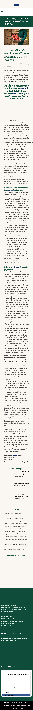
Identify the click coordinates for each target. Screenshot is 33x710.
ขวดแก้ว (19, 531)
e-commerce (7, 516)
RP (5, 66)
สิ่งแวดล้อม (15, 544)
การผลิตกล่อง (7, 531)
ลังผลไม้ (24, 240)
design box (18, 513)
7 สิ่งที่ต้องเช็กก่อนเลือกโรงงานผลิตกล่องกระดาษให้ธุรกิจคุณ (21, 495)
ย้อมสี (26, 539)
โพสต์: (9, 695)
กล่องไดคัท (22, 526)
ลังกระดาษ (19, 542)
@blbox (10, 460)
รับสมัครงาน (12, 542)
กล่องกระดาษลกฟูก (17, 521)
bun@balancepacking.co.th (13, 626)
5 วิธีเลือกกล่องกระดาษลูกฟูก (21, 483)
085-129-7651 (10, 623)
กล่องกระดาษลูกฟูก (9, 523)
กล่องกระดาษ (7, 521)
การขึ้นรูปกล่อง (22, 529)
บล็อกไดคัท (19, 534)
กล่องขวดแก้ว (18, 523)
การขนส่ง (14, 529)
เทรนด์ (20, 547)
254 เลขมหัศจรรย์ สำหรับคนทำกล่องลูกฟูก (21, 473)
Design (12, 513)
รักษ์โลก (6, 542)
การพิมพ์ (14, 531)
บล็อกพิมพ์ (13, 534)
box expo (6, 513)
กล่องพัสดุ (25, 523)
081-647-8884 (11, 619)
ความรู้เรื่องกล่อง (22, 64)
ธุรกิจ (23, 531)
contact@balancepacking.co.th (18, 462)
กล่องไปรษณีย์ (7, 529)
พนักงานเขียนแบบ (19, 539)
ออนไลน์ (6, 547)
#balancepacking (24, 690)
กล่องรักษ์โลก (7, 526)
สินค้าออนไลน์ (7, 544)
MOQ (20, 516)
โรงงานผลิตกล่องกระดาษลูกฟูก (12, 549)
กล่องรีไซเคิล (15, 526)
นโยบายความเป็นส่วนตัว (16, 708)
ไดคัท (22, 549)
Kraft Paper (15, 516)
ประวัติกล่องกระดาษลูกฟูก (10, 536)
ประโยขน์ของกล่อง (23, 536)
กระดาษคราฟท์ (8, 518)
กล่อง (21, 518)
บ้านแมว (25, 534)
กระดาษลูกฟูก (15, 518)
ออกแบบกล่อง (22, 544)
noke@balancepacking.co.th (14, 621)
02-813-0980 (11, 457)
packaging (26, 516)
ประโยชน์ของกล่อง (9, 539)
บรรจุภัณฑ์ (6, 534)
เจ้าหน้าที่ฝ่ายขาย (13, 547)
